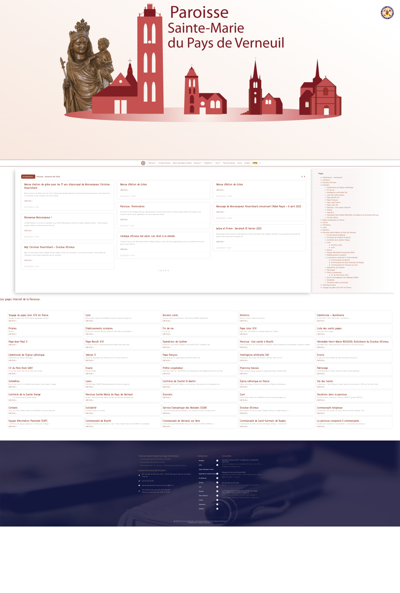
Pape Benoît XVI (333, 197)
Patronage (331, 270)
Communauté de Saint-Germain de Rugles (347, 262)
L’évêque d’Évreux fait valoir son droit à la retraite (147, 236)
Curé (329, 242)
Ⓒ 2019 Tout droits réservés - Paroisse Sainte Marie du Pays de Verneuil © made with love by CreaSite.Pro (200, 522)
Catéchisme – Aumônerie (332, 177)
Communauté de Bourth (340, 260)
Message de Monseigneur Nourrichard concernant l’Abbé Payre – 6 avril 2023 (258, 206)
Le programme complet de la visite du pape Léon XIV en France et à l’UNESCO (240, 492)
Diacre (329, 250)
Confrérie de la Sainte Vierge (338, 240)
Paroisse (151, 163)
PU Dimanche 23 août (230, 483)
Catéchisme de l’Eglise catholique (340, 187)
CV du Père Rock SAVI (340, 275)
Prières (329, 210)
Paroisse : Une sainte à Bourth (339, 207)
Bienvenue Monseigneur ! (38, 217)
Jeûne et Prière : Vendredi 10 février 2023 (238, 228)
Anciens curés (336, 245)
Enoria (239, 163)
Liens (217, 163)
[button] (304, 176)
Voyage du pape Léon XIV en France (337, 287)
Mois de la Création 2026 (47, 177)
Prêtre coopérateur (334, 272)
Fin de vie (330, 190)
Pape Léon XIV (332, 205)
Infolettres (207, 163)
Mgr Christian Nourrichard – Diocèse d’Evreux (49, 247)
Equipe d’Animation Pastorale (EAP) (341, 252)
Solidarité (330, 280)
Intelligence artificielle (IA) (337, 192)
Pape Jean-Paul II (333, 202)
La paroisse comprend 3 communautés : (342, 257)
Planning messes (229, 163)
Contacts (247, 163)
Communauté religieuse (336, 235)
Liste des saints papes (335, 195)
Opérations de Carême (336, 267)
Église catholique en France (182, 163)
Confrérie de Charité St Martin (339, 237)
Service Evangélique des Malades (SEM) (342, 277)
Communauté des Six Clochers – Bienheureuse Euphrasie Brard (163, 465)
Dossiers (197, 163)
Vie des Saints (332, 217)
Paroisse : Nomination (132, 206)
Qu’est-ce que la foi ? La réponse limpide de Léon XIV (240, 461)
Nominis (326, 230)
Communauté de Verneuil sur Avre (344, 265)
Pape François (332, 200)
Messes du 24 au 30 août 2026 (234, 472)
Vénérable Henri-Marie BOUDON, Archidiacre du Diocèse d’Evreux (353, 215)
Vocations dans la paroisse (337, 282)
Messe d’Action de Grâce (133, 184)
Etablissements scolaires (336, 255)
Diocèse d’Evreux (165, 163)
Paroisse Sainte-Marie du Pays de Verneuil (339, 232)
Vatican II (330, 212)
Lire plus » (28, 201)
